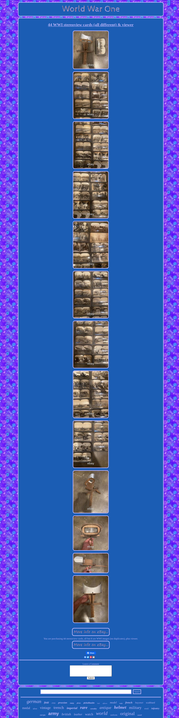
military (135, 707)
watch (89, 714)
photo (79, 703)
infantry (155, 708)
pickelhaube (89, 703)
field (46, 702)
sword (139, 715)
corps (42, 715)
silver (35, 709)
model (113, 702)
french (128, 702)
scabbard (150, 702)
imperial (72, 708)
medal (26, 708)
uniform (113, 715)
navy (72, 703)
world (102, 713)
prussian (62, 702)
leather (78, 714)
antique (105, 708)
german (34, 701)
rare (83, 707)
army (53, 713)
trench (59, 707)
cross (53, 703)
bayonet (139, 702)
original (127, 713)
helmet (120, 707)
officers (105, 703)
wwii (146, 708)
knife (121, 703)
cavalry (93, 708)
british (66, 714)
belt (98, 703)
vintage (45, 708)
